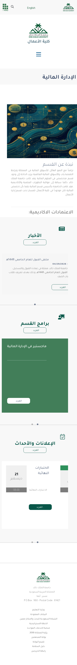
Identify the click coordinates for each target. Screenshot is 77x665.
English (31, 8)
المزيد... (40, 507)
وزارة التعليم (38, 610)
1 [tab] (35, 304)
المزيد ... (35, 330)
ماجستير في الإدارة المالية (27, 346)
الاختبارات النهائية (42, 470)
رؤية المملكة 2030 (38, 633)
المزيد (19, 401)
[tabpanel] (35, 376)
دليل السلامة (38, 646)
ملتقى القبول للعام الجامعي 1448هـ (27, 259)
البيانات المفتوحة (38, 614)
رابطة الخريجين (38, 651)
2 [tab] (32, 424)
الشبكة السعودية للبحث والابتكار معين (38, 619)
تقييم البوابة (38, 642)
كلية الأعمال (38, 42)
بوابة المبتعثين (38, 637)
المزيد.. (35, 242)
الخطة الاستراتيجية (38, 624)
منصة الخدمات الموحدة (38, 628)
